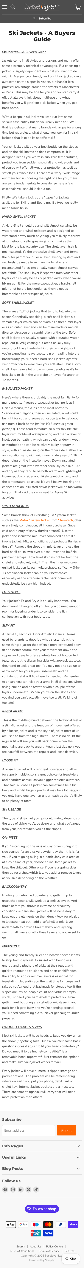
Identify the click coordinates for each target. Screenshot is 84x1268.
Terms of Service (49, 1251)
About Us (35, 1247)
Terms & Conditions (22, 1251)
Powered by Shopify (42, 1260)
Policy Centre (54, 1247)
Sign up (67, 1130)
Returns (69, 1251)
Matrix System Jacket (34, 520)
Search (20, 1247)
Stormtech (65, 520)
